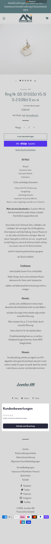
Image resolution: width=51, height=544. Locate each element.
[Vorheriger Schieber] (16, 81)
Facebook (27, 485)
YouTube (26, 502)
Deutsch (32, 2)
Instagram (26, 498)
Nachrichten (26, 475)
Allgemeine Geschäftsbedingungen (25, 461)
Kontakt (25, 479)
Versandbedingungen (25, 467)
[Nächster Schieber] (35, 81)
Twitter (27, 489)
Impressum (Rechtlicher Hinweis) (25, 471)
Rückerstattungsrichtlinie (25, 453)
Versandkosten (32, 115)
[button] (26, 106)
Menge (18, 127)
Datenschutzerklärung (25, 457)
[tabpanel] (25, 48)
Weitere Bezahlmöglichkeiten (25, 150)
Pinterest (27, 493)
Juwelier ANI (29, 508)
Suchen (25, 449)
